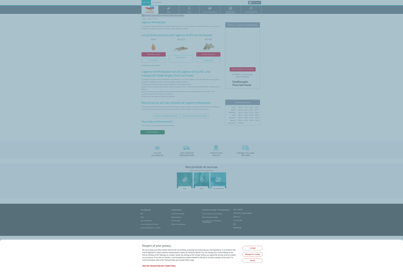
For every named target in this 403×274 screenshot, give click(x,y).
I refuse (252, 260)
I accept (252, 248)
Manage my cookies (252, 254)
